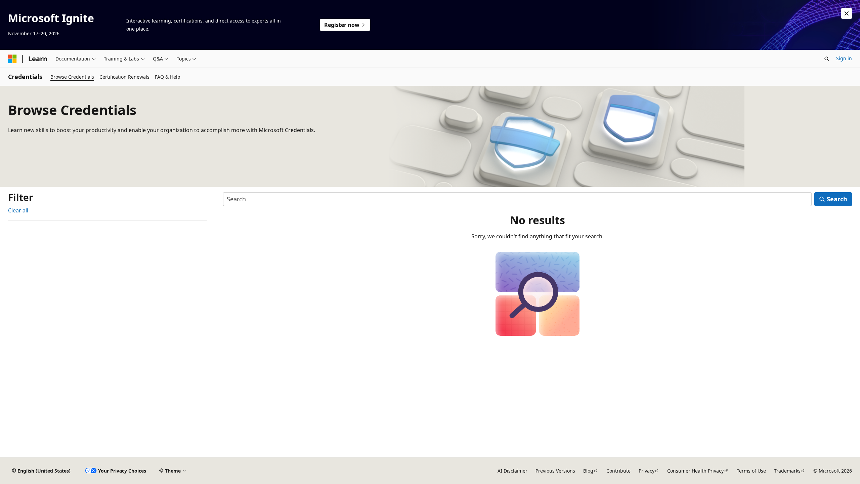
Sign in (844, 58)
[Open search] (826, 59)
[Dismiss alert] (846, 13)
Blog (588, 471)
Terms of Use (751, 471)
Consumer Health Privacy (695, 471)
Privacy (646, 471)
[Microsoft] (12, 58)
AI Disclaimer (512, 471)
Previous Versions (555, 471)
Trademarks (787, 471)
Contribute (618, 471)
